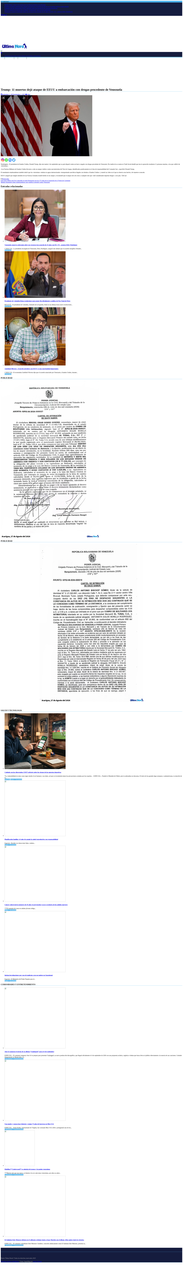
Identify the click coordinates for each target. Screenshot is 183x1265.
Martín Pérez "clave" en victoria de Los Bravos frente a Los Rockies (25, 5)
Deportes (7, 779)
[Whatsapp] (6, 160)
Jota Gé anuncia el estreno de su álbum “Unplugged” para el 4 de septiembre (28, 10)
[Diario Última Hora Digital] (1, 53)
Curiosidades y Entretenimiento (34, 56)
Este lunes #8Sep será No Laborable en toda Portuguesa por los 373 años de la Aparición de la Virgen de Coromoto (35, 180)
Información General (9, 56)
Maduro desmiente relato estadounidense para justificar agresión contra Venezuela (25, 182)
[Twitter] (13, 160)
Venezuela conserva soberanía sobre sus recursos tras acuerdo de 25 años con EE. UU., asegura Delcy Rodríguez (39, 11)
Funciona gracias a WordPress (10, 1261)
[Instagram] (2, 160)
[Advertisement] (91, 72)
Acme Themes (37, 1261)
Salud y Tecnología (22, 56)
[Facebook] (10, 160)
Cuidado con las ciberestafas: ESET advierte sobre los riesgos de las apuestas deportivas (31, 8)
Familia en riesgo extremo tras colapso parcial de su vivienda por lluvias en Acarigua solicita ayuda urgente (37, 6)
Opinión (16, 56)
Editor (28, 94)
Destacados (5, 179)
